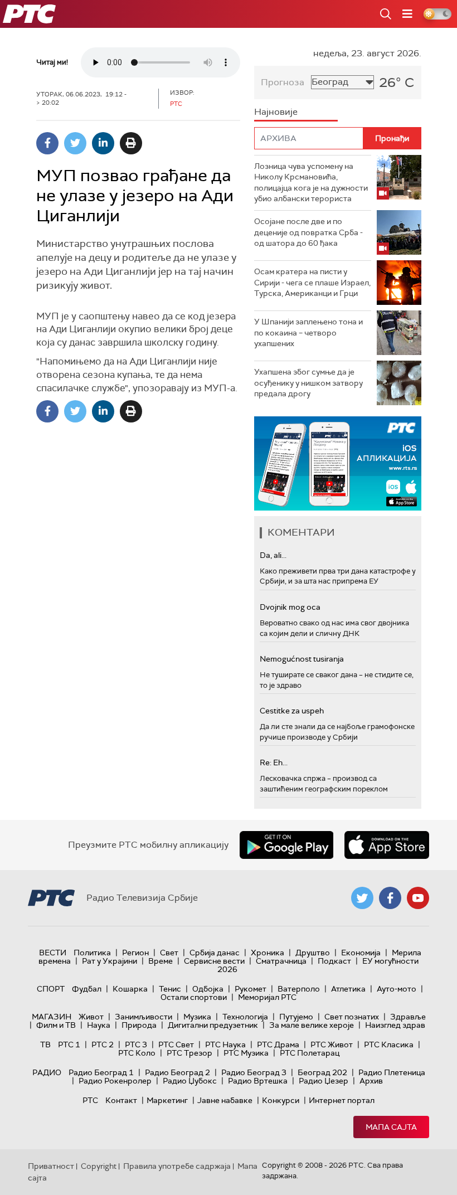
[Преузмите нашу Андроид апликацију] (286, 845)
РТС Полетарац (309, 1053)
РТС (90, 1100)
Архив (371, 1081)
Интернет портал (342, 1100)
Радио (46, 1072)
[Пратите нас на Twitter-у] (362, 898)
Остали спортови (194, 997)
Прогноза (282, 82)
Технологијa (245, 1017)
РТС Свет (176, 1044)
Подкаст (334, 961)
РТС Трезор (189, 1053)
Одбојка (207, 989)
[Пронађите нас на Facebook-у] (390, 898)
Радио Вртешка (258, 1081)
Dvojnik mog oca (290, 607)
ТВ (45, 1044)
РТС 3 (136, 1044)
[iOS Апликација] (337, 463)
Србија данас (214, 953)
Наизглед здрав (395, 1025)
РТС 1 (69, 1044)
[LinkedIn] (103, 143)
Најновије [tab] (276, 112)
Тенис (170, 989)
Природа (139, 1025)
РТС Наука (225, 1044)
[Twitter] (75, 143)
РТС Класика (389, 1044)
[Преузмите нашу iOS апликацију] (386, 845)
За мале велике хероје (311, 1025)
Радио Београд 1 (101, 1072)
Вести (52, 953)
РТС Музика (246, 1053)
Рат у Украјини (109, 961)
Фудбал (86, 989)
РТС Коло (136, 1053)
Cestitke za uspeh (292, 711)
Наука (98, 1025)
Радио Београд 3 (253, 1072)
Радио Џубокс (190, 1081)
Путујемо (296, 1017)
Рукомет (250, 989)
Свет (169, 953)
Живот (91, 1017)
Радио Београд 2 (177, 1072)
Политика (92, 953)
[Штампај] (131, 143)
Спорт (51, 989)
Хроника (267, 953)
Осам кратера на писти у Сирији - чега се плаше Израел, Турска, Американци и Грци (312, 282)
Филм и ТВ (56, 1025)
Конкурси (280, 1100)
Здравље (408, 1017)
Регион (135, 953)
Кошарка (130, 989)
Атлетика (348, 989)
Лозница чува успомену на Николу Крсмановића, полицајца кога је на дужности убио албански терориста (311, 182)
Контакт (121, 1100)
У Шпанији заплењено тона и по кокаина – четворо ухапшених (308, 332)
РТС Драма (278, 1044)
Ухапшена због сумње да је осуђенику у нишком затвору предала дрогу (308, 383)
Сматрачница (281, 961)
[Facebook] (47, 143)
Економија (361, 953)
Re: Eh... (274, 762)
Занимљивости (143, 1017)
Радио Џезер (323, 1081)
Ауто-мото (396, 989)
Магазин (51, 1017)
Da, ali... (273, 555)
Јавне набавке (224, 1100)
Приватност (51, 1166)
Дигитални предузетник (213, 1025)
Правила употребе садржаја (177, 1166)
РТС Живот (331, 1044)
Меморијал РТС (267, 997)
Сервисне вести (214, 961)
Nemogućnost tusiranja (302, 659)
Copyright (98, 1166)
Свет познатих (351, 1017)
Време (160, 961)
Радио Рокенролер (115, 1081)
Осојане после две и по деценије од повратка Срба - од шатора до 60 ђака (308, 232)
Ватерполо (299, 989)
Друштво (312, 953)
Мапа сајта (391, 1127)
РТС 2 (102, 1044)
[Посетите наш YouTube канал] (418, 898)
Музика (197, 1017)
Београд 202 (322, 1072)
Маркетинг (167, 1100)
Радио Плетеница (391, 1072)
